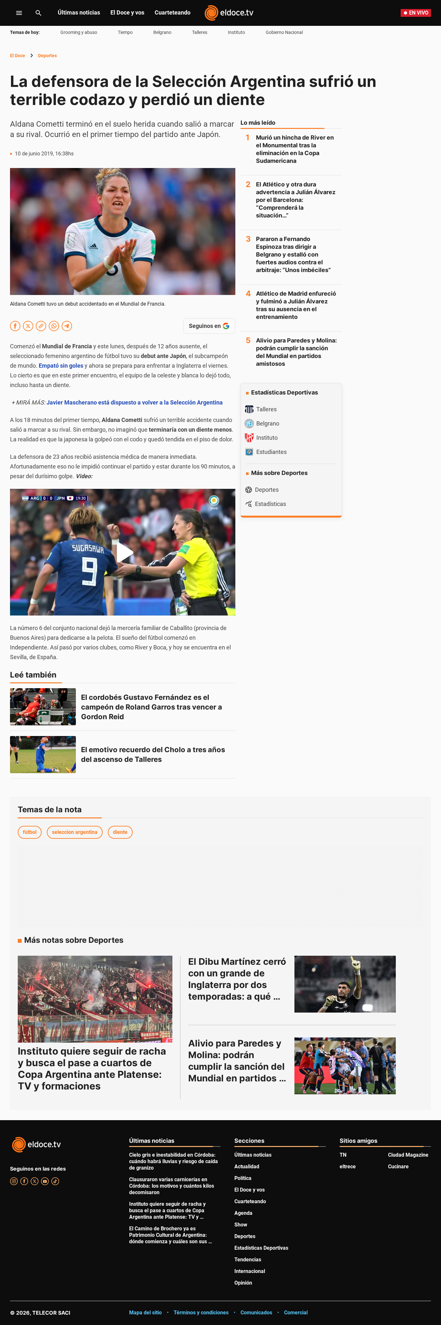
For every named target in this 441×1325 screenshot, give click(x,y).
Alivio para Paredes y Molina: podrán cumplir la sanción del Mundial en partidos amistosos (296, 352)
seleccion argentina (74, 832)
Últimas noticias (79, 12)
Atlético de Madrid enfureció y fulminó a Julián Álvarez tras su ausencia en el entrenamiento (296, 305)
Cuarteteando (172, 12)
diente (120, 832)
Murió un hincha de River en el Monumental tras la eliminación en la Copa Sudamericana (295, 149)
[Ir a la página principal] (228, 13)
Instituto (236, 32)
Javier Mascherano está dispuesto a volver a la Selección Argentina (134, 402)
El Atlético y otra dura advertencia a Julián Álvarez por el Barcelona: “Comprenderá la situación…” (295, 200)
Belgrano (162, 32)
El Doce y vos (127, 12)
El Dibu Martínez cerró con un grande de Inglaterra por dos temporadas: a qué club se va (238, 985)
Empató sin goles (61, 365)
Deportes (47, 55)
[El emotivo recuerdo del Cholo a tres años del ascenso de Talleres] (43, 754)
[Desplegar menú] (14, 13)
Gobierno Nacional (284, 32)
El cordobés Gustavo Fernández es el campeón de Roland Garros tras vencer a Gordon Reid (152, 707)
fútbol (29, 832)
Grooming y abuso (78, 32)
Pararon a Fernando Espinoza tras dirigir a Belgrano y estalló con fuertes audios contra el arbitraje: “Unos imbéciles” (293, 254)
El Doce (17, 55)
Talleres (199, 32)
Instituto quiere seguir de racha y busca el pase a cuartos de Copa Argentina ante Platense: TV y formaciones (92, 1068)
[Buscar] (38, 13)
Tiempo (125, 32)
